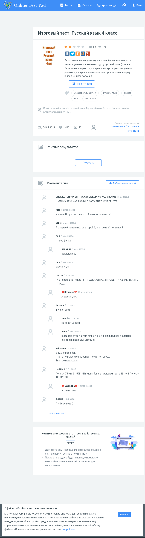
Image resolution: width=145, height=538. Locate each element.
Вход (139, 5)
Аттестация (90, 98)
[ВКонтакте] (67, 54)
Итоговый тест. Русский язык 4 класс (77, 33)
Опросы (87, 5)
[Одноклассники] (78, 54)
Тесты (68, 5)
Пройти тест (84, 83)
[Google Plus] (88, 54)
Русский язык (110, 93)
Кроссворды (109, 5)
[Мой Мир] (83, 54)
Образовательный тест (85, 93)
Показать (88, 162)
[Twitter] (72, 54)
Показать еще (58, 413)
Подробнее (68, 529)
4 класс (127, 93)
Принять (124, 514)
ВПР (76, 98)
